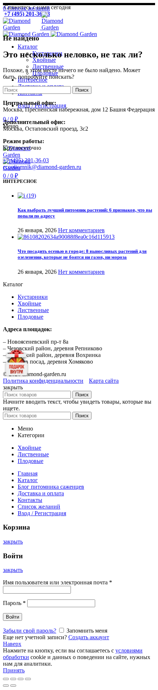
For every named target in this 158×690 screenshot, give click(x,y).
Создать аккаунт (88, 637)
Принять (14, 670)
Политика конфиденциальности (43, 381)
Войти (12, 617)
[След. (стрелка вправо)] (13, 685)
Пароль (14, 603)
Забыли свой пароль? (29, 630)
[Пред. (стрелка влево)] (6, 685)
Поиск (82, 90)
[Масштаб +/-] (28, 679)
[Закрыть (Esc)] (6, 679)
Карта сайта (104, 381)
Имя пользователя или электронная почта (57, 582)
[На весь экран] (21, 679)
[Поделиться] (13, 679)
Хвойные (29, 303)
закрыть (13, 541)
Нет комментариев (81, 230)
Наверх (12, 644)
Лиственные (33, 310)
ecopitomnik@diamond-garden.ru (42, 167)
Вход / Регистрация (42, 513)
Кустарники (33, 297)
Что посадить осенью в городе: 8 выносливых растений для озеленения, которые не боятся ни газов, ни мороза (82, 254)
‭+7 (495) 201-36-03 (26, 160)
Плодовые (30, 317)
